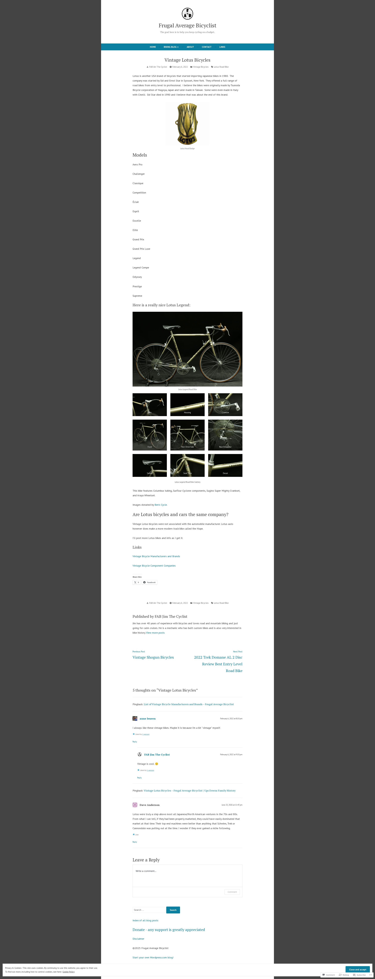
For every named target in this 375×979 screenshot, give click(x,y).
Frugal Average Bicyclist (187, 25)
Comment (232, 892)
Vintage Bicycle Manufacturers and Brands (156, 556)
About (190, 47)
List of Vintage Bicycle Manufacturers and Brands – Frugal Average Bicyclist (189, 704)
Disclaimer (138, 938)
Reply (135, 741)
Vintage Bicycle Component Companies (154, 565)
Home (153, 47)
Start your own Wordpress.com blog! (153, 957)
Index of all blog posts (145, 920)
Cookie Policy (69, 971)
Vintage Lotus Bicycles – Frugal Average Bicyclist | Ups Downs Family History (190, 790)
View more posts (155, 632)
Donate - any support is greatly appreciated (169, 929)
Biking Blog (170, 47)
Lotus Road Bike (221, 66)
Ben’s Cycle (161, 504)
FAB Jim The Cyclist (158, 66)
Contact (207, 47)
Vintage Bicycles (201, 66)
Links (222, 47)
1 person (145, 734)
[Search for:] (149, 910)
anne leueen (148, 718)
